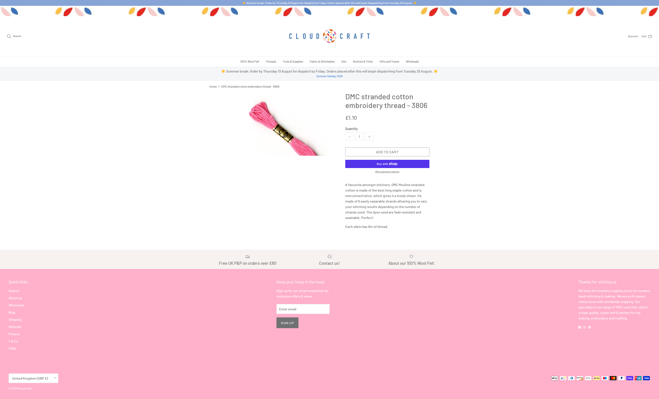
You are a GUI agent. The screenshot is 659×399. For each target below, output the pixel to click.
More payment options (387, 171)
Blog (12, 312)
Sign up (287, 323)
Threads (271, 61)
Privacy (14, 334)
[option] (284, 124)
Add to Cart (387, 152)
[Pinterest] (589, 327)
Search (14, 291)
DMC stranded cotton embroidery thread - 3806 (250, 86)
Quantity (351, 129)
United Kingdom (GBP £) (30, 378)
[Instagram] (584, 327)
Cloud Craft (25, 388)
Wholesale (412, 61)
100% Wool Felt (249, 61)
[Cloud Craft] (329, 36)
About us (15, 298)
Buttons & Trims (363, 61)
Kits (344, 61)
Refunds (15, 327)
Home (213, 86)
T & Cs (13, 341)
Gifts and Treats (389, 61)
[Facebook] (579, 327)
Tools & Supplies (293, 61)
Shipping (15, 319)
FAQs (12, 348)
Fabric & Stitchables (322, 61)
